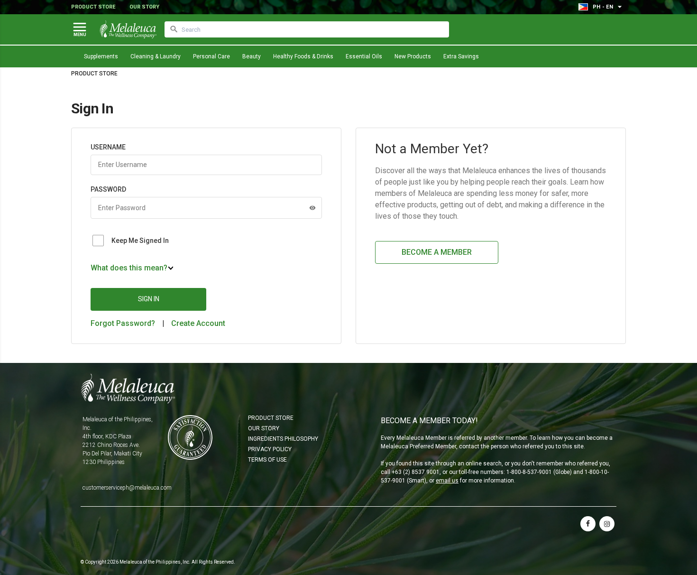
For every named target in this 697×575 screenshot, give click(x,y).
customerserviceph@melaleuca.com (127, 487)
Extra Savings (461, 56)
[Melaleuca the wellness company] (128, 29)
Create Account (198, 323)
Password (108, 189)
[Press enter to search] (174, 29)
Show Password (312, 207)
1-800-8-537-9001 (529, 472)
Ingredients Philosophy (283, 439)
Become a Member (437, 252)
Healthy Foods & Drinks (303, 56)
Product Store (93, 7)
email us (447, 480)
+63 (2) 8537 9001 (416, 472)
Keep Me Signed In (140, 240)
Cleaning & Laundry (155, 56)
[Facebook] (587, 523)
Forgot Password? (123, 323)
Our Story (144, 7)
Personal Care (211, 56)
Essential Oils (364, 56)
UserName (108, 147)
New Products (412, 56)
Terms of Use (267, 460)
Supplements (101, 56)
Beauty (251, 56)
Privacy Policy (270, 449)
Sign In (148, 299)
